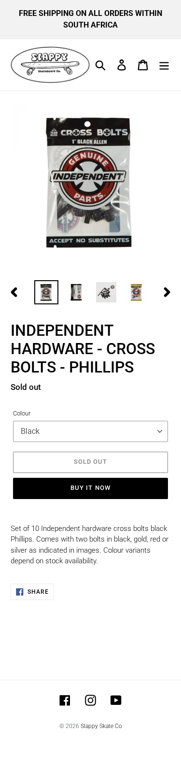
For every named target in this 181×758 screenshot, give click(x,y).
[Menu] (164, 64)
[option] (46, 292)
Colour (21, 413)
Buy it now (90, 487)
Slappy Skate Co (101, 726)
